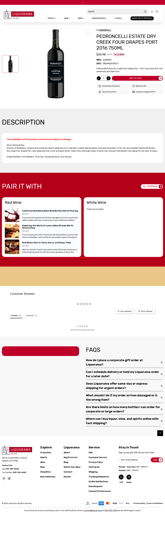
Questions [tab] (30, 315)
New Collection (47, 477)
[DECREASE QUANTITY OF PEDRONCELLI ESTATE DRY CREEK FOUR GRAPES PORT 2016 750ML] (99, 78)
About (67, 452)
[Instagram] (9, 478)
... (82, 2)
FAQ (91, 452)
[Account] (152, 11)
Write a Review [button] (146, 311)
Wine (42, 462)
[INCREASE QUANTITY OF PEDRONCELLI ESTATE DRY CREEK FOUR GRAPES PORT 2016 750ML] (108, 78)
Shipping (93, 472)
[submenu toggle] (57, 18)
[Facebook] (4, 478)
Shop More (45, 472)
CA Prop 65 (94, 467)
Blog (66, 462)
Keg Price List (70, 457)
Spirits (43, 457)
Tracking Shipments (99, 477)
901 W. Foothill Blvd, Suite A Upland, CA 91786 (15, 459)
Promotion (45, 452)
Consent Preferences (100, 491)
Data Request (96, 486)
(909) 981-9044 (110, 511)
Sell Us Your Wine (72, 467)
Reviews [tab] (14, 315)
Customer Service (98, 457)
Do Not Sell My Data (98, 481)
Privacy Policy (96, 462)
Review (67, 477)
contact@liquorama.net (93, 511)
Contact (68, 472)
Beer (42, 467)
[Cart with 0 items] (158, 11)
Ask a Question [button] (126, 311)
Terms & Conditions (155, 503)
